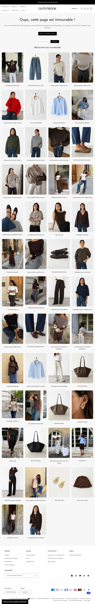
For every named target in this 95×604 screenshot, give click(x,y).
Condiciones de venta (75, 600)
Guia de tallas (9, 565)
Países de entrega (11, 558)
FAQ (27, 558)
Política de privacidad (55, 558)
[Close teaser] (29, 599)
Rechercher (54, 41)
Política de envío (85, 598)
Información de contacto (60, 600)
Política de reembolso (43, 598)
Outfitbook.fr (18, 598)
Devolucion (8, 562)
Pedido (7, 555)
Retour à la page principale (47, 33)
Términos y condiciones (56, 555)
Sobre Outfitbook (75, 555)
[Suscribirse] (36, 575)
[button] (14, 7)
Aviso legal (51, 562)
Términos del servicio (72, 598)
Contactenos (30, 555)
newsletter (30, 562)
